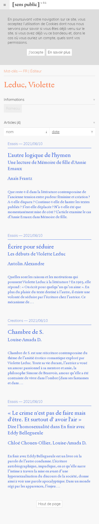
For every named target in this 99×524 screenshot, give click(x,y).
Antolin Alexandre (26, 263)
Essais (13, 143)
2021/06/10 (33, 143)
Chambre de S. (26, 332)
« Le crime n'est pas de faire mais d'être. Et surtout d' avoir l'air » (47, 416)
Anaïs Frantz (20, 178)
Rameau (13, 108)
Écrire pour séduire (31, 246)
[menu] (4, 4)
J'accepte (36, 52)
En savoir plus (59, 52)
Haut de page (49, 504)
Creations (15, 320)
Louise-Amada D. (25, 339)
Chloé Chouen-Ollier (29, 443)
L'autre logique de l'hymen (39, 155)
